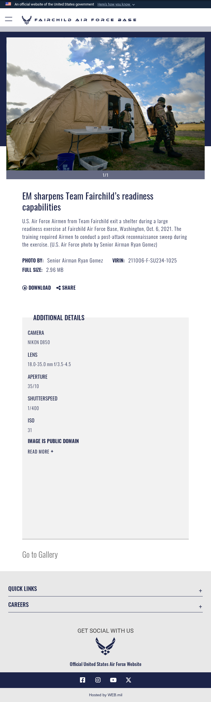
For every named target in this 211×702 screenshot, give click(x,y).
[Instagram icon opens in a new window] (98, 680)
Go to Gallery (40, 554)
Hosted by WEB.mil (105, 695)
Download (39, 287)
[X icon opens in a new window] (128, 680)
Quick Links (22, 588)
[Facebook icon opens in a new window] (82, 680)
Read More (39, 451)
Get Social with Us (105, 631)
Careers (18, 604)
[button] (117, 4)
